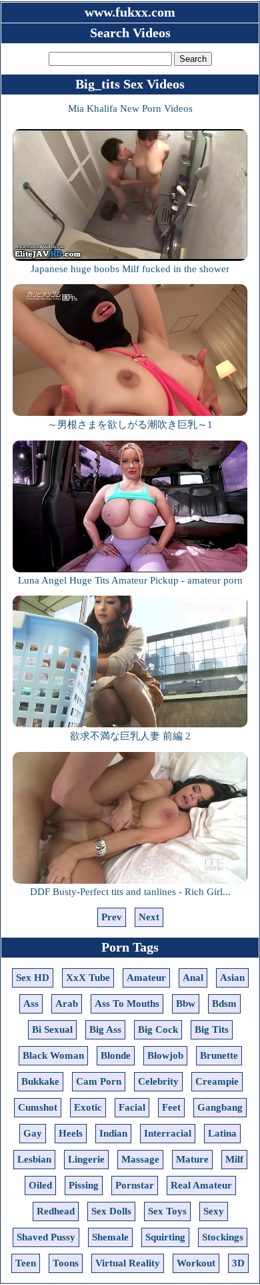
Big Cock (158, 1029)
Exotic (88, 1107)
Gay (32, 1133)
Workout (196, 1263)
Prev (111, 917)
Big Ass (105, 1029)
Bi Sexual (52, 1029)
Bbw (185, 1003)
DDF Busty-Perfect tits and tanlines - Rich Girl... (130, 891)
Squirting (165, 1237)
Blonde (116, 1055)
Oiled (40, 1185)
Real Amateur (201, 1185)
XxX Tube (88, 977)
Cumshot (37, 1107)
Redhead (56, 1211)
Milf (234, 1159)
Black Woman (53, 1055)
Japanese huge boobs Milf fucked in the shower (130, 269)
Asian (232, 977)
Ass (31, 1003)
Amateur (146, 977)
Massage (140, 1159)
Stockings (222, 1237)
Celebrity (158, 1081)
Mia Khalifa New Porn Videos (130, 108)
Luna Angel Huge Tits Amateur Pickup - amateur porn (130, 580)
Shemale (110, 1237)
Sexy (213, 1211)
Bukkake (40, 1081)
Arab (66, 1003)
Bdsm (224, 1003)
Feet (171, 1107)
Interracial (167, 1133)
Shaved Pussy (46, 1237)
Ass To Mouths (127, 1003)
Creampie (217, 1081)
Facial (132, 1107)
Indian (113, 1133)
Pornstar (134, 1185)
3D (238, 1263)
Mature (192, 1159)
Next (149, 917)
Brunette (219, 1055)
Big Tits (212, 1029)
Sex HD (32, 977)
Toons (66, 1263)
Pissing (84, 1185)
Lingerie (86, 1159)
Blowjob (165, 1055)
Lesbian (34, 1159)
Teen (25, 1263)
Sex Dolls (111, 1211)
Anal (193, 977)
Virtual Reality (127, 1263)
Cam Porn (98, 1081)
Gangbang (220, 1107)
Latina (222, 1133)
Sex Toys (167, 1211)
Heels (71, 1133)
